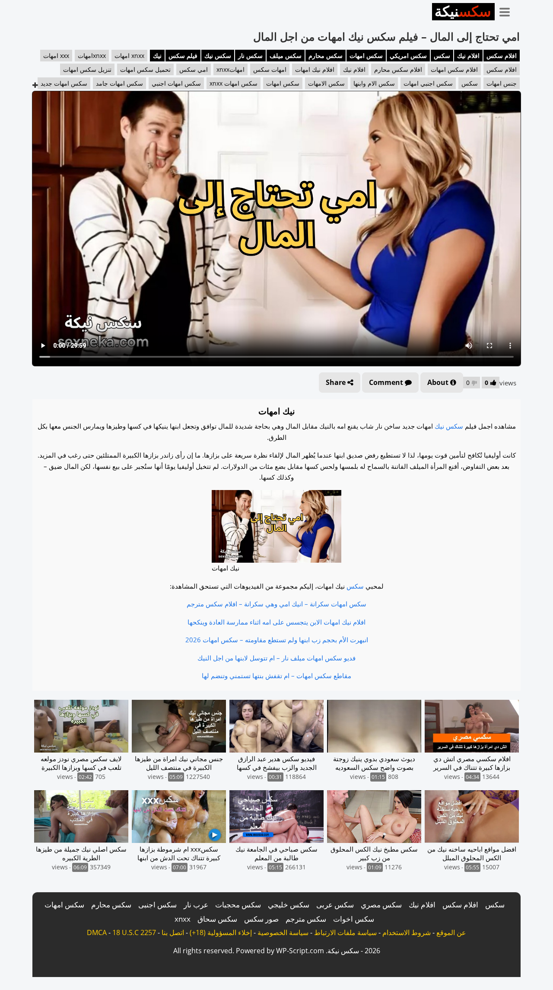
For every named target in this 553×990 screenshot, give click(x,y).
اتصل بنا (173, 932)
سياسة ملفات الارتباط (345, 932)
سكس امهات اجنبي (176, 83)
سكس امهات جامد (119, 83)
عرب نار (196, 905)
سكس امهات (366, 55)
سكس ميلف (286, 55)
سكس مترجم (306, 919)
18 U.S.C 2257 (134, 932)
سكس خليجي (288, 905)
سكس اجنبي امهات (428, 83)
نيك (157, 55)
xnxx (183, 919)
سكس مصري (381, 905)
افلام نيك (468, 55)
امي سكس (193, 69)
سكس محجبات (238, 905)
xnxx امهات (129, 55)
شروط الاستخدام (406, 932)
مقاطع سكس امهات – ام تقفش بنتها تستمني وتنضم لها (276, 675)
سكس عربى (335, 905)
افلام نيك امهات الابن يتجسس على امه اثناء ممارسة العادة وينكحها (276, 622)
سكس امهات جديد (64, 83)
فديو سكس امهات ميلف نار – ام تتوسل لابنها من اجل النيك (276, 658)
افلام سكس (501, 55)
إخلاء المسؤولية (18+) (221, 932)
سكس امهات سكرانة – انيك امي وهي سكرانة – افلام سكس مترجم (276, 603)
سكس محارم (325, 55)
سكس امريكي (408, 55)
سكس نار (250, 55)
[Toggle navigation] (508, 10)
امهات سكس (269, 69)
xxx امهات (56, 55)
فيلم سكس (182, 55)
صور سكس (261, 919)
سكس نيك (217, 55)
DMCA (97, 932)
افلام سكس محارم (398, 69)
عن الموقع (451, 932)
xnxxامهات (92, 55)
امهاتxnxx (230, 69)
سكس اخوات (353, 919)
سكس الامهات (326, 83)
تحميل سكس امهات (145, 69)
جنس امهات (501, 83)
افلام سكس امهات (454, 69)
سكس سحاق (217, 919)
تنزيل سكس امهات (87, 69)
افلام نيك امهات (314, 69)
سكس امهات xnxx (233, 83)
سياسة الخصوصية (282, 932)
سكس (442, 55)
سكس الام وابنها (374, 83)
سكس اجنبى (157, 905)
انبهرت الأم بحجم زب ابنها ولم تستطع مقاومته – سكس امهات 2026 (276, 639)
